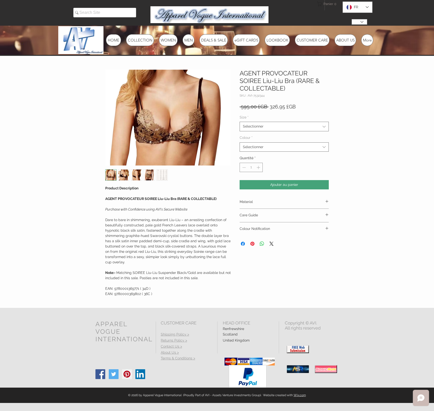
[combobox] (284, 126)
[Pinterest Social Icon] (127, 374)
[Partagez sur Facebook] (243, 244)
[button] (326, 4)
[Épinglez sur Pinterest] (252, 244)
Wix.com (300, 395)
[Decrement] (243, 167)
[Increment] (259, 167)
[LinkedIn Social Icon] (140, 374)
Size (244, 117)
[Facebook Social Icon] (100, 374)
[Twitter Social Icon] (114, 374)
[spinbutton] (251, 167)
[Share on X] (271, 244)
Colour (246, 138)
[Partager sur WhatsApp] (262, 244)
